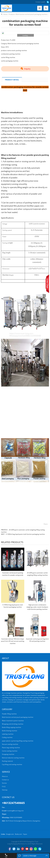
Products (12, 14)
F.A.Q (3, 786)
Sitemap (4, 790)
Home (5, 14)
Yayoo (25, 834)
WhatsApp (35, 848)
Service (4, 783)
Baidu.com (18, 834)
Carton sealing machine (9, 751)
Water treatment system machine (13, 721)
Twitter (14, 848)
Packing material (7, 761)
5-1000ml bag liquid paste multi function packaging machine (25, 534)
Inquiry (27, 69)
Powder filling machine (9, 714)
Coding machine (7, 737)
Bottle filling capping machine (11, 727)
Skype (39, 848)
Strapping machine (8, 754)
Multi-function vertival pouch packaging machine (31, 14)
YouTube (26, 848)
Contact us (39, 2)
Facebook (9, 848)
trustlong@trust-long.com (15, 811)
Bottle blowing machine (9, 731)
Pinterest (22, 848)
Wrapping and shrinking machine (12, 724)
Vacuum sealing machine (10, 744)
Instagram (31, 848)
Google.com (10, 834)
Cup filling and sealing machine (12, 764)
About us (5, 776)
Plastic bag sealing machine (11, 748)
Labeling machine (7, 734)
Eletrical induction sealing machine (13, 758)
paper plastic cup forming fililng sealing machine (17, 741)
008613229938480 (16, 817)
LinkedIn (18, 848)
